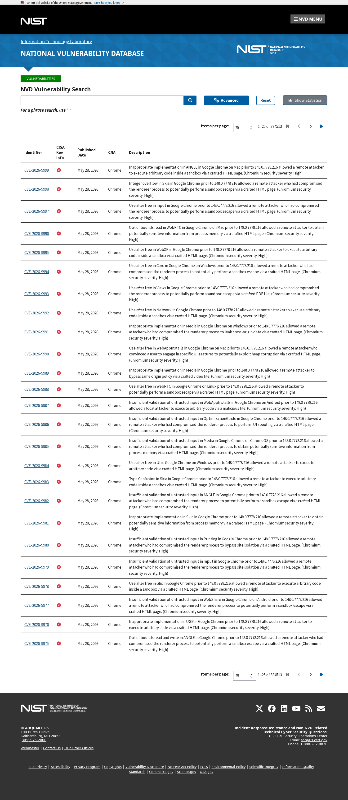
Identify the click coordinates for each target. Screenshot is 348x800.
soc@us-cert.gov (314, 739)
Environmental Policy (228, 766)
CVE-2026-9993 (36, 293)
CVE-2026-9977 (36, 605)
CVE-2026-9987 (36, 405)
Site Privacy (38, 766)
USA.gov (206, 771)
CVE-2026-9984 (36, 465)
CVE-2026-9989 (36, 373)
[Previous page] (298, 126)
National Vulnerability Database (82, 53)
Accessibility (60, 766)
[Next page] (310, 126)
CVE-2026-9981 (36, 523)
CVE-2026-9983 (36, 481)
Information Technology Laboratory (56, 41)
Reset (265, 100)
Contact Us (52, 747)
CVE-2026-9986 (36, 424)
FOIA (204, 766)
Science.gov (186, 771)
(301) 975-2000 (33, 739)
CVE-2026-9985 (36, 446)
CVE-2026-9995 (36, 252)
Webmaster (30, 747)
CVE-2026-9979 (36, 567)
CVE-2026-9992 (36, 313)
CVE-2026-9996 (36, 233)
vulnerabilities (41, 78)
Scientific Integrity (263, 766)
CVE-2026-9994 (36, 271)
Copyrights (113, 766)
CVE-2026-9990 (36, 354)
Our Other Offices (79, 747)
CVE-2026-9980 (36, 545)
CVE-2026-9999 (36, 170)
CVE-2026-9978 (36, 586)
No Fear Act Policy (182, 766)
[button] (307, 18)
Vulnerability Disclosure (144, 766)
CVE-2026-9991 (36, 332)
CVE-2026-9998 (36, 189)
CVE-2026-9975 (36, 643)
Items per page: (215, 126)
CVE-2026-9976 (36, 624)
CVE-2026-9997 (36, 211)
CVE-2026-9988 (36, 389)
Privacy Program (87, 766)
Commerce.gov (161, 771)
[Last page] (321, 126)
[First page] (287, 126)
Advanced (230, 100)
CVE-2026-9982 (36, 500)
